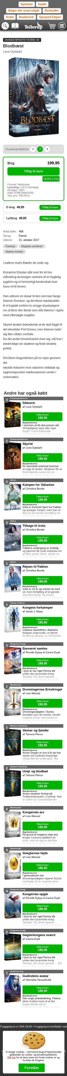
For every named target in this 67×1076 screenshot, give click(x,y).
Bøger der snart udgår (23, 10)
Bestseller (52, 10)
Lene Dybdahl (12, 51)
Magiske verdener (32, 246)
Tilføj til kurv (33, 171)
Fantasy (10, 246)
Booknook (26, 17)
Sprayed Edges (50, 17)
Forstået (32, 1068)
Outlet (42, 4)
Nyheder (27, 4)
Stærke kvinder (14, 251)
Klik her (11, 1057)
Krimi (10, 17)
